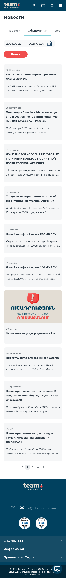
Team (12, 5)
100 (13, 507)
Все (57, 30)
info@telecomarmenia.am (41, 508)
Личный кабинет (34, 5)
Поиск (16, 54)
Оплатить (43, 5)
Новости (13, 30)
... (49, 43)
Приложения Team (19, 557)
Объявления (37, 30)
